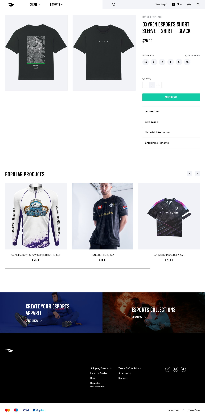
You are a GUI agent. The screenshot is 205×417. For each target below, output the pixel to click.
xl (179, 61)
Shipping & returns (100, 368)
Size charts (124, 373)
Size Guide (194, 55)
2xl (187, 61)
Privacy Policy (194, 410)
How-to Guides (98, 373)
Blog (92, 378)
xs (145, 61)
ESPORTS (55, 4)
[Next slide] (197, 173)
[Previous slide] (189, 173)
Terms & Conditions (129, 368)
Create (33, 4)
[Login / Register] (189, 5)
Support (122, 378)
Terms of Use (173, 410)
